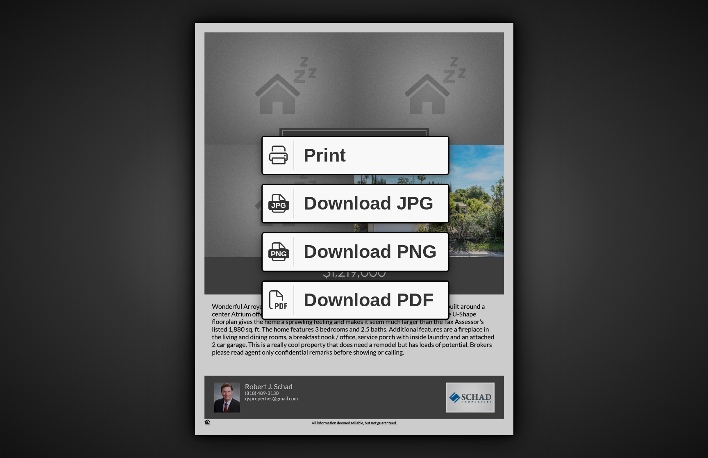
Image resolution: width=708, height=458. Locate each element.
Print (325, 155)
